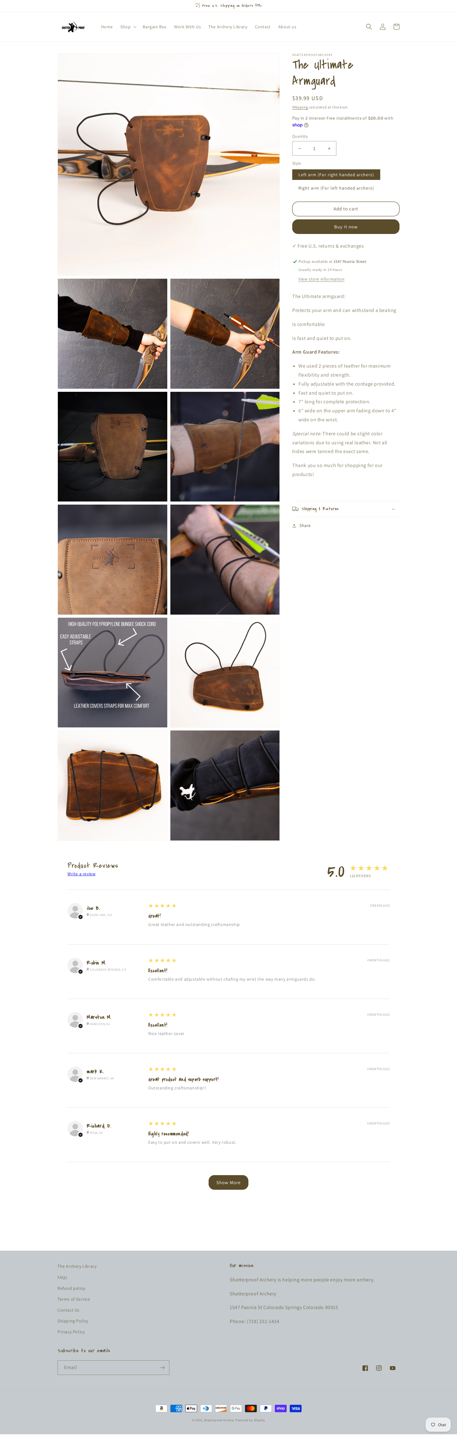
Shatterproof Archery (219, 1420)
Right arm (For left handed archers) (336, 188)
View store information (321, 279)
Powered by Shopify (250, 1420)
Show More (228, 1182)
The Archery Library (77, 1266)
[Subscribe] (162, 1367)
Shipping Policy (73, 1321)
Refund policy (71, 1288)
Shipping (300, 107)
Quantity (300, 136)
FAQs (62, 1277)
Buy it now (346, 227)
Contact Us (69, 1310)
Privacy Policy (71, 1332)
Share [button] (305, 525)
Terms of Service (74, 1299)
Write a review (81, 874)
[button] (128, 26)
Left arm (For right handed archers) (336, 174)
